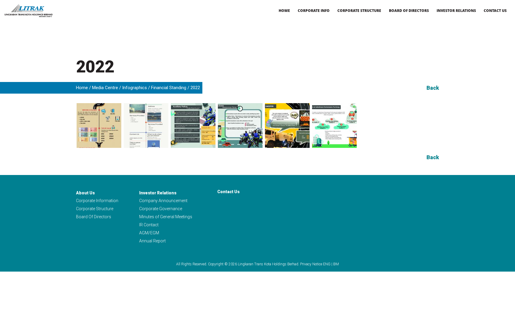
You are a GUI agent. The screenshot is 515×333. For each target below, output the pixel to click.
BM (336, 264)
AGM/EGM (149, 232)
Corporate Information (97, 200)
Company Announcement (163, 200)
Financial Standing (168, 87)
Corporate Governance (160, 208)
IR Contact (149, 224)
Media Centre (105, 87)
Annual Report (152, 240)
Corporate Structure (359, 10)
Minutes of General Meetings (165, 216)
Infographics (134, 87)
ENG (327, 264)
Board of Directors (409, 10)
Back (432, 88)
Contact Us (495, 10)
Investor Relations (456, 10)
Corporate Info (314, 10)
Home (284, 10)
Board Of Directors (93, 216)
